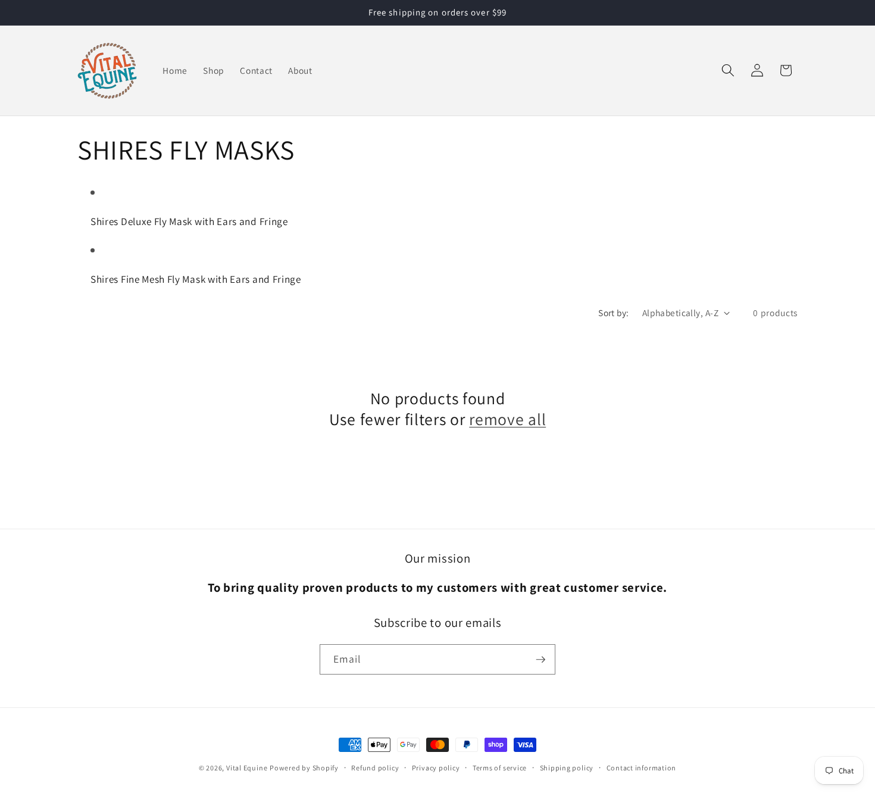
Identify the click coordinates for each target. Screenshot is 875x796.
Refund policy (375, 767)
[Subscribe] (540, 659)
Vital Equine (246, 767)
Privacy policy (436, 767)
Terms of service (500, 767)
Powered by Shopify (304, 767)
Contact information (642, 767)
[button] (728, 70)
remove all (507, 419)
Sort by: (613, 313)
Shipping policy (567, 767)
